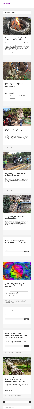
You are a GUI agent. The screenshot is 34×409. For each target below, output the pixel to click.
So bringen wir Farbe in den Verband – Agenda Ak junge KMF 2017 (15, 285)
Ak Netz (17, 147)
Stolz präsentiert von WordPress (9, 407)
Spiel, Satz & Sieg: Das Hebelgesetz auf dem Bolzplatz (16, 130)
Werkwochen (7, 302)
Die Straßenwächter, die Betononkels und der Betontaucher (14, 85)
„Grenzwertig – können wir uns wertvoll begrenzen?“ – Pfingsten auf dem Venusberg (16, 379)
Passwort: (7, 250)
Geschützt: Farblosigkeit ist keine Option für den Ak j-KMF (16, 241)
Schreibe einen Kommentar (10, 103)
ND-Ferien (12, 301)
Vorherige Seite (4, 402)
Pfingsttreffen (23, 301)
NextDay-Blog (7, 3)
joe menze (12, 147)
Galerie (7, 325)
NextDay (16, 301)
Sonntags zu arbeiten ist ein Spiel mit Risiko (15, 217)
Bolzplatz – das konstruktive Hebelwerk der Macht (15, 174)
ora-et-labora (24, 147)
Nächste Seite (30, 402)
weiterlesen (21, 52)
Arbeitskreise (20, 147)
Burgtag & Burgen (24, 300)
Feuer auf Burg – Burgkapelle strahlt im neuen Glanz (16, 39)
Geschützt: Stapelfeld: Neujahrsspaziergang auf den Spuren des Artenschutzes (16, 335)
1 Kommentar (12, 302)
